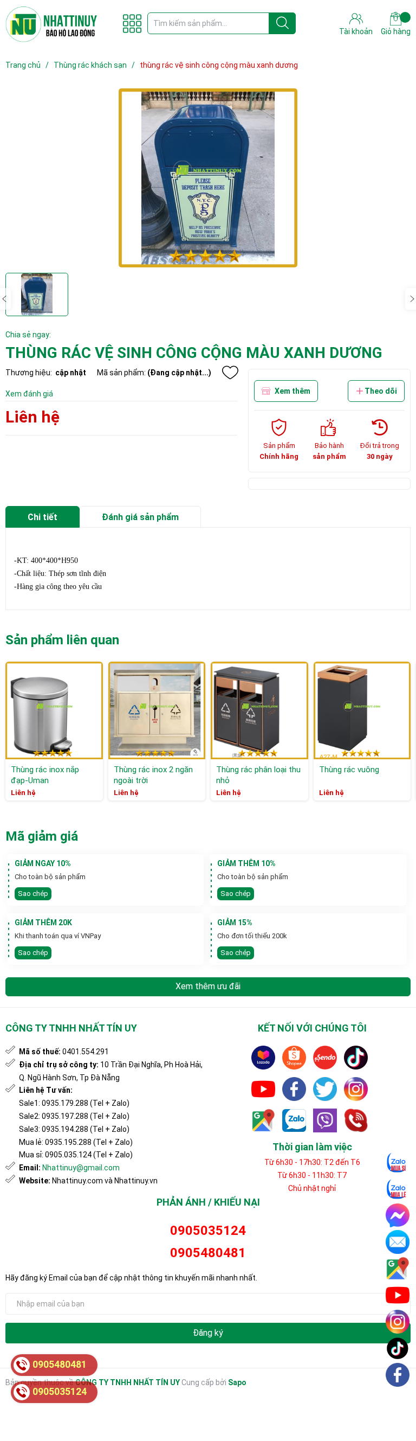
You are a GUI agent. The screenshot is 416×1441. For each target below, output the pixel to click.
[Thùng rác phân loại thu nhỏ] (259, 710)
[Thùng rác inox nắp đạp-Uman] (54, 710)
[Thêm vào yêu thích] (230, 372)
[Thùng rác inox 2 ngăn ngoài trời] (157, 710)
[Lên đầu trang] (398, 1400)
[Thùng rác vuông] (362, 710)
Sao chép (33, 893)
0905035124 (208, 1230)
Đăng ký (208, 1333)
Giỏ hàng (396, 31)
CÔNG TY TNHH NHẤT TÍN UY (127, 1382)
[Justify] (282, 23)
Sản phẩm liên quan (62, 640)
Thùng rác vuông (349, 769)
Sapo (237, 1382)
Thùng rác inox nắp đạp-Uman (45, 775)
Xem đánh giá (29, 393)
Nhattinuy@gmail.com (81, 1167)
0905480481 (208, 1252)
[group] (208, 177)
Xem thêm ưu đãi (208, 986)
